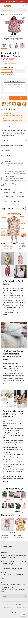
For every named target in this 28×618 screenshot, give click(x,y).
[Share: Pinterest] (12, 109)
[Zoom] (23, 18)
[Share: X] (9, 109)
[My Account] (22, 5)
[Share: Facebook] (7, 109)
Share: (3, 109)
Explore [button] (3, 578)
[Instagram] (5, 582)
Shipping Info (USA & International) (12, 145)
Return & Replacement (8, 156)
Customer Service (6, 546)
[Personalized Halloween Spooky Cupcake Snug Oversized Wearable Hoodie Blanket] (20, 524)
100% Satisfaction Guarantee (12, 201)
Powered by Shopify (14, 609)
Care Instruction (6, 151)
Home (2, 14)
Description (4, 140)
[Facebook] (2, 582)
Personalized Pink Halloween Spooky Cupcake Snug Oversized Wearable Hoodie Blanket (7, 534)
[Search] (25, 10)
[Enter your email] (25, 596)
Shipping (3, 61)
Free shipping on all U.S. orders (13, 192)
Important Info (5, 127)
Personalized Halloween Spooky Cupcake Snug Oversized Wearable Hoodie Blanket (20, 534)
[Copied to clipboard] (14, 109)
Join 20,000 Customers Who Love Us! (14, 197)
